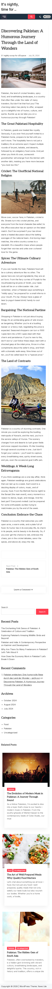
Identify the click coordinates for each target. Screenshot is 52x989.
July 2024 (8, 708)
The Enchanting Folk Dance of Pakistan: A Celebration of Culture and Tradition (20, 629)
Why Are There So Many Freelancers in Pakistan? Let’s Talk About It (24, 650)
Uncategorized (10, 732)
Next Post (10, 566)
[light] (43, 16)
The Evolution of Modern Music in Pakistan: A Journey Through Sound (25, 797)
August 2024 (10, 704)
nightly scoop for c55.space (15, 55)
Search (4, 607)
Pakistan (8, 728)
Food (6, 724)
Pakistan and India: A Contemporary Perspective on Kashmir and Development (23, 643)
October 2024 (10, 700)
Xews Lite (42, 986)
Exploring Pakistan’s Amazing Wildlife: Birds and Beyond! (23, 636)
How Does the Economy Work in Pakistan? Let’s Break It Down (23, 657)
